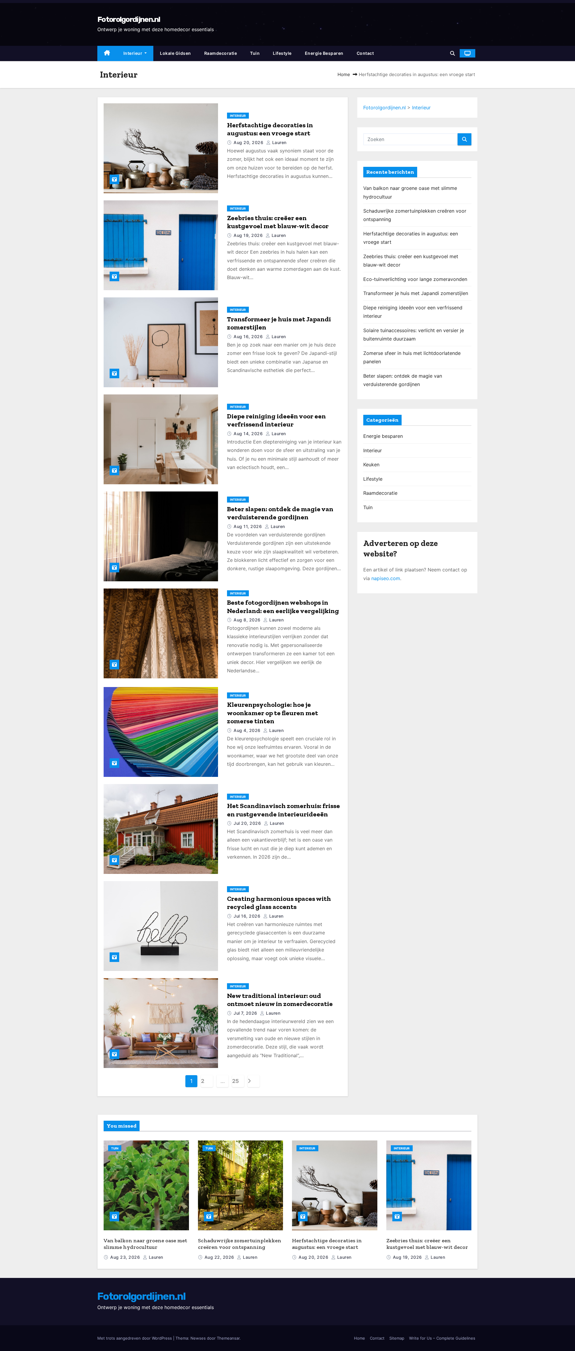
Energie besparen (324, 53)
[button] (452, 53)
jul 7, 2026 (246, 1013)
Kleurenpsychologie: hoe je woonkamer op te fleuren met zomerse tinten (272, 713)
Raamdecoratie (220, 53)
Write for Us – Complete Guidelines (442, 1338)
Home (344, 74)
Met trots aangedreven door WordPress (135, 1338)
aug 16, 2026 (249, 336)
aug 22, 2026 (220, 1257)
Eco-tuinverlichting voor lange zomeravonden (415, 279)
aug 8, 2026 (248, 619)
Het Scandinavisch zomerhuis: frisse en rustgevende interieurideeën (283, 810)
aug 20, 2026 (249, 142)
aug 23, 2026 (125, 1257)
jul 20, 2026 (248, 823)
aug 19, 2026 (249, 235)
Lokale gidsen (175, 53)
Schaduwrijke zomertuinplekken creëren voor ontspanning (239, 1244)
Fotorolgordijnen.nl (128, 19)
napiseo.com (385, 578)
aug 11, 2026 (248, 526)
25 (235, 1081)
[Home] (107, 53)
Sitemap (396, 1338)
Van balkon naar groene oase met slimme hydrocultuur (145, 1244)
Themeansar (228, 1338)
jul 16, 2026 (248, 916)
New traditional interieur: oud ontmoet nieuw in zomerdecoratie (280, 1000)
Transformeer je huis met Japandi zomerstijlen (415, 293)
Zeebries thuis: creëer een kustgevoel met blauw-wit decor (278, 222)
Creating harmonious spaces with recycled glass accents (279, 903)
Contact (365, 53)
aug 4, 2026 (248, 730)
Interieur (133, 53)
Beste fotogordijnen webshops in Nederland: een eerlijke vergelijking (283, 606)
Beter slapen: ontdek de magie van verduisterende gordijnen (280, 513)
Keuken (371, 465)
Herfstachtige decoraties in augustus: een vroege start (270, 129)
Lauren (279, 142)
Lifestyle (282, 53)
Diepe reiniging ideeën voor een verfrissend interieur (276, 420)
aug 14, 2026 (249, 433)
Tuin (255, 53)
